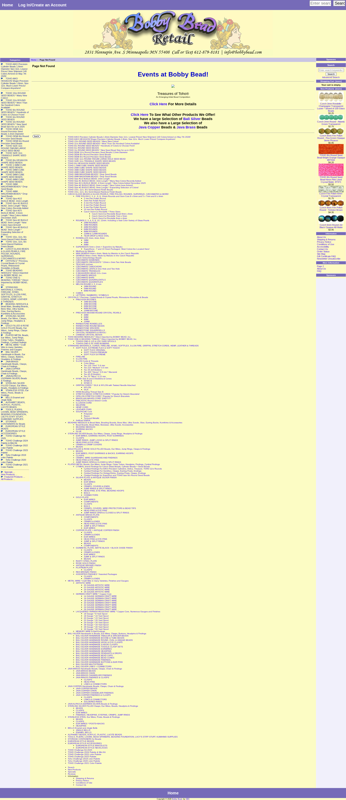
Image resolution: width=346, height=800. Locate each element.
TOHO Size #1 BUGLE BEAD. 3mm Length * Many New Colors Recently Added (104, 181)
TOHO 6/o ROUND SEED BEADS (83, 148)
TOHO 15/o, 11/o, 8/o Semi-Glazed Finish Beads (90, 190)
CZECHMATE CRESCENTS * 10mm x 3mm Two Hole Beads (103, 262)
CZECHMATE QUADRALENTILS (91, 280)
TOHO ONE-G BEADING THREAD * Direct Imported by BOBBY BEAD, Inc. (102, 339)
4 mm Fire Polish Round (95, 203)
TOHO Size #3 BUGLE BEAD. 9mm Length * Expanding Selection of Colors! (103, 187)
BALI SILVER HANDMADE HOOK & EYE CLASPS (99, 642)
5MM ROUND (90, 288)
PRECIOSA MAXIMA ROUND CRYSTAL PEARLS (98, 313)
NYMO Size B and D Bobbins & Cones (94, 379)
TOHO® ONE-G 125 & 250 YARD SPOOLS (96, 341)
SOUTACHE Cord (84, 411)
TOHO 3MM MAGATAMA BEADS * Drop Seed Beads (92, 174)
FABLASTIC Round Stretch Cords (91, 401)
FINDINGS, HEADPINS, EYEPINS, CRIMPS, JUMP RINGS (103, 715)
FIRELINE (80, 357)
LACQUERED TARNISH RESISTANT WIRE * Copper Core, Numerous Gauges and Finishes (118, 611)
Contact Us (81, 785)
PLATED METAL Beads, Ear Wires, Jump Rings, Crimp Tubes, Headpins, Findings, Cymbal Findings (114, 464)
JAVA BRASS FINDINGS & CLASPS (92, 677)
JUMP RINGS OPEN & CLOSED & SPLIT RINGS (98, 462)
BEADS (79, 447)
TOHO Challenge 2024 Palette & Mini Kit (87, 752)
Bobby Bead (177, 799)
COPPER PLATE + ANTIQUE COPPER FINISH (97, 530)
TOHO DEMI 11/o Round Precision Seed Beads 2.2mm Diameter (98, 152)
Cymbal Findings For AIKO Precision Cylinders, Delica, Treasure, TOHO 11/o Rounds (123, 469)
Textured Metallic (91, 418)
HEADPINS (81, 726)
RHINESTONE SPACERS (87, 328)
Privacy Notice (82, 780)
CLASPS (80, 438)
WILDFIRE (80, 405)
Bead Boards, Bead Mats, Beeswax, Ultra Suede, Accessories (104, 425)
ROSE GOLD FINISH (85, 563)
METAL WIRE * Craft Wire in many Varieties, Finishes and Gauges (98, 581)
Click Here (159, 104)
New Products (74, 769)
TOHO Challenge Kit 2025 (80, 750)
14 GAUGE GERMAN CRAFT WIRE (100, 596)
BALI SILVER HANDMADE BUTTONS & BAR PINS (99, 662)
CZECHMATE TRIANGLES (88, 271)
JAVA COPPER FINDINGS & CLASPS (93, 695)
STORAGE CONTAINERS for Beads (84, 739)
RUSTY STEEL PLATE (86, 561)
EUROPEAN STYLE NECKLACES (92, 748)
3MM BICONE (90, 302)
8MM (86, 319)
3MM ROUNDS (91, 225)
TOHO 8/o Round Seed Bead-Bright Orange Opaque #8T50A (331, 157)
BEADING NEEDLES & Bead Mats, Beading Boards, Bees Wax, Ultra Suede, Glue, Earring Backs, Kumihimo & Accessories (125, 422)
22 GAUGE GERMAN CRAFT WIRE (100, 605)
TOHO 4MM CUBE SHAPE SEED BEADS (87, 172)
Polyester (88, 414)
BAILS (87, 493)
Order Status (323, 251)
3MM (86, 240)
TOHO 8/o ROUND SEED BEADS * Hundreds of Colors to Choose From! (101, 146)
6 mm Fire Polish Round (95, 205)
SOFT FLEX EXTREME (95, 354)
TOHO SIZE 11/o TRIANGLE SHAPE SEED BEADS (92, 161)
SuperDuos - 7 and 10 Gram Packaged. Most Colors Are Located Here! (117, 249)
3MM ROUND (90, 286)
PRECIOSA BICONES (86, 299)
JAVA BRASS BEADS (86, 671)
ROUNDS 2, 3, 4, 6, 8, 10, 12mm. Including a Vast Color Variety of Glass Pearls (112, 220)
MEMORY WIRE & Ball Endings (90, 631)
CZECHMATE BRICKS (86, 275)
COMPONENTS (91, 502)
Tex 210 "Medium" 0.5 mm (96, 368)
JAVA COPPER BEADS (86, 688)
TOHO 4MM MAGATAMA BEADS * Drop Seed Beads (92, 176)
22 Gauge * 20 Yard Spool (96, 620)
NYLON (87, 387)
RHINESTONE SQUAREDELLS (90, 330)
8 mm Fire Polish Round (95, 207)
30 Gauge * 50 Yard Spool (96, 629)
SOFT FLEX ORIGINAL (95, 350)
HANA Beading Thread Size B (90, 392)
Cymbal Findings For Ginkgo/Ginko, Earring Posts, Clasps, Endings (115, 473)
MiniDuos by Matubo (85, 251)
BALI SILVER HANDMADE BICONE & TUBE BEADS (100, 638)
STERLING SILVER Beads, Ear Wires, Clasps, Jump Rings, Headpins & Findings (105, 433)
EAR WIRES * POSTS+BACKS (90, 723)
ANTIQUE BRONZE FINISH (88, 565)
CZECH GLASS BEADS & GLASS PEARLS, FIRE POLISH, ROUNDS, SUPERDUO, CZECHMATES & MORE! (118, 194)
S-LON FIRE (81, 359)
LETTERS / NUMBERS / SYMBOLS (92, 295)
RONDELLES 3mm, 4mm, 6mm (90, 238)
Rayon (87, 416)
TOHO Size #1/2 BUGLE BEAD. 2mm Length (89, 179)
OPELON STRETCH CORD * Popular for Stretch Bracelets (103, 396)
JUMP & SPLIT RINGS (94, 526)
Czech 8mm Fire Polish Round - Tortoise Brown (331, 208)
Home (7, 5)
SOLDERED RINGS (93, 702)
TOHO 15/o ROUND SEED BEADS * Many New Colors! (93, 141)
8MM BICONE (90, 308)
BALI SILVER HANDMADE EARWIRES (94, 649)
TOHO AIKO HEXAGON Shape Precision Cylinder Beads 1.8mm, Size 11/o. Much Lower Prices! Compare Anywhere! (121, 139)
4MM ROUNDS (91, 227)
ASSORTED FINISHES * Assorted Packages (96, 574)
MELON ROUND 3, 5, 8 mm (88, 284)
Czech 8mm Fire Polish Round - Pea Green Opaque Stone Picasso (331, 138)
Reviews (71, 774)
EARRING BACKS (84, 429)
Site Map (321, 254)
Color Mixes (89, 363)
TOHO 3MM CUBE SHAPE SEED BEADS (87, 170)
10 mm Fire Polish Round (95, 209)
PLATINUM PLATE (84, 567)
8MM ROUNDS (91, 231)
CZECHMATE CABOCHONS (89, 266)
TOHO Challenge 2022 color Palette (84, 754)
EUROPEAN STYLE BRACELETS (91, 745)
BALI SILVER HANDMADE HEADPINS (93, 651)
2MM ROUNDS (91, 223)
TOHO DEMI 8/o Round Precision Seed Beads (89, 154)
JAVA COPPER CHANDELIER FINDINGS (95, 693)
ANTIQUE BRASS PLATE (88, 515)
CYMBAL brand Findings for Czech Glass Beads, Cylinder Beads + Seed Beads (113, 466)
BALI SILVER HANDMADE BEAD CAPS (94, 655)
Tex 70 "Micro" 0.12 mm (95, 376)
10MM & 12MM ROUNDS (95, 234)
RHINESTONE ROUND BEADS (90, 326)
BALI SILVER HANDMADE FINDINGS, (93, 660)
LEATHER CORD (84, 409)
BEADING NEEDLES (85, 427)
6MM (86, 244)
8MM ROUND (90, 291)
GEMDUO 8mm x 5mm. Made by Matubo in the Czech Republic (105, 255)
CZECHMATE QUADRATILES (89, 282)
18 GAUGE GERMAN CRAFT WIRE (100, 600)
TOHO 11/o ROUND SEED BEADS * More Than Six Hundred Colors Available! (104, 143)
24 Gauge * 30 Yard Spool (96, 622)
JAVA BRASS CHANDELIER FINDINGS (94, 675)
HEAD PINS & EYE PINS (87, 442)
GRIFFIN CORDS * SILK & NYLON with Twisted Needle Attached (106, 385)
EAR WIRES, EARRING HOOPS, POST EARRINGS (100, 436)
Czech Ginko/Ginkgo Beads (89, 258)
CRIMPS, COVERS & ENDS (97, 486)
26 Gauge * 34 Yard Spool (96, 625)
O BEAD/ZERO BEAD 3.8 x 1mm (91, 273)
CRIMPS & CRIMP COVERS (89, 444)
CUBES (79, 293)
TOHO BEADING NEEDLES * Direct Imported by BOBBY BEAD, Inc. (99, 337)
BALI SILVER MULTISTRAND (89, 664)
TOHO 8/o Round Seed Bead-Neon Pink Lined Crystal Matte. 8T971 (331, 179)
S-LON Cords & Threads (87, 361)
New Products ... (9, 474)
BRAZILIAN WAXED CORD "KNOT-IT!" (94, 398)
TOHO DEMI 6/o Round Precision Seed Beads (89, 157)
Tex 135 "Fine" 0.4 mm (94, 365)
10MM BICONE (91, 310)
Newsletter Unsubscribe (328, 258)
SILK (86, 390)
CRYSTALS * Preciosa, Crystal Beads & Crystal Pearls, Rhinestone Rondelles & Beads (108, 297)
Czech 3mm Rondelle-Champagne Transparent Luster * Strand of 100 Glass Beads (331, 107)
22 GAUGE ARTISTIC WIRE (97, 587)
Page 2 (320, 266)
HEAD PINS (89, 682)
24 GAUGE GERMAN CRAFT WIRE (100, 607)
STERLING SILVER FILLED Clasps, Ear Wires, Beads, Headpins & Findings (103, 706)
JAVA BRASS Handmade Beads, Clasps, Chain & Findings (95, 669)
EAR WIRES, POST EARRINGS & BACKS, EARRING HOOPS (104, 453)
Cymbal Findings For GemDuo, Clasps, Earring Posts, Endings (112, 471)
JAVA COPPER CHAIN (86, 691)
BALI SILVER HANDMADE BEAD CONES (95, 658)
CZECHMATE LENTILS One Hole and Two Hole (98, 269)
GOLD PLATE (82, 497)
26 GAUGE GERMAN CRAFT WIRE (100, 609)
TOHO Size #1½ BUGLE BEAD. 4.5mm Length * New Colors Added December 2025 (107, 183)
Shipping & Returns (85, 778)
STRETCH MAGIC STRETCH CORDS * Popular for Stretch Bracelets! (108, 394)
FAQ (319, 271)
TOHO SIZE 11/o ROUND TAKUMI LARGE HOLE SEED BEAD (97, 159)
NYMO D (88, 383)
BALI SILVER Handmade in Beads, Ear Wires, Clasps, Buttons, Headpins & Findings (107, 633)
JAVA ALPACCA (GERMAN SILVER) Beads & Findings (93, 704)
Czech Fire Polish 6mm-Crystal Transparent (331, 194)
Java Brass (186, 127)
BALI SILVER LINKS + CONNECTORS (94, 666)
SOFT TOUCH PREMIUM (95, 352)
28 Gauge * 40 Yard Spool (96, 627)
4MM (86, 242)
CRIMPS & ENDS (92, 521)
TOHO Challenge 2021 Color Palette (85, 763)
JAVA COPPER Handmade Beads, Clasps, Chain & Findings (96, 686)
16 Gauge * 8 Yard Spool (95, 614)
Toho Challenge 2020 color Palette (84, 761)
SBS (187, 799)
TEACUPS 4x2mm (84, 264)
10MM (87, 321)
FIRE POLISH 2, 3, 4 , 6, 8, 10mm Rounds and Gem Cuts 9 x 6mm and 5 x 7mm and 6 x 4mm (119, 196)
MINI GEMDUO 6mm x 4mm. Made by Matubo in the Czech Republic (107, 253)
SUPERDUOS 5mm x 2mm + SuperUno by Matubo (99, 247)
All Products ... (8, 479)
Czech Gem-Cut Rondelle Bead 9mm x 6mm (112, 214)
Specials (72, 772)
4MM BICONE (90, 304)
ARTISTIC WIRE (83, 583)
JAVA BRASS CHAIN (85, 673)
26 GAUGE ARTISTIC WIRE (97, 592)
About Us (321, 237)
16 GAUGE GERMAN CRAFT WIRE (100, 598)
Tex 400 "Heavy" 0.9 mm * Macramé (100, 372)
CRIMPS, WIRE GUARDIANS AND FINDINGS (97, 458)
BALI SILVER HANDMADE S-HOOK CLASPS (97, 644)
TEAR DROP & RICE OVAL (96, 236)
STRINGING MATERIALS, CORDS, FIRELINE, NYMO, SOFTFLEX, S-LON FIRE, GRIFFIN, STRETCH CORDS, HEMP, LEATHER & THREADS (133, 346)
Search (71, 767)
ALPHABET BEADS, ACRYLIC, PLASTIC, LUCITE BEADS (95, 734)
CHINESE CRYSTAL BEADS (89, 335)
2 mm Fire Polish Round (95, 198)
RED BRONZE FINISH (86, 572)
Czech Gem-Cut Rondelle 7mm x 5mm (109, 216)
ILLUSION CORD (84, 403)
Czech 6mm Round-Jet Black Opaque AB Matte (331, 226)
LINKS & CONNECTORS (95, 684)
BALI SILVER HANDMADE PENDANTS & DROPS (99, 653)
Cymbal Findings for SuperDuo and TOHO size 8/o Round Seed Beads (117, 475)
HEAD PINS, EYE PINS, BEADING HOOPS (104, 491)
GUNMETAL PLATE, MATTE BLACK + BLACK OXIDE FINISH (104, 548)
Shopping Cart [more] (331, 81)
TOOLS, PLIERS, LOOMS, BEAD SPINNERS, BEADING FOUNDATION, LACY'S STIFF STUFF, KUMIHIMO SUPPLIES (123, 737)
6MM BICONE (90, 306)
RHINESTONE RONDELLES (89, 324)
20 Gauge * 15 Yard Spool (96, 618)
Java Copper (149, 127)
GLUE (78, 431)
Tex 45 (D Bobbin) (92, 374)
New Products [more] (331, 89)
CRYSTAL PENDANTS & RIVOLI (91, 332)
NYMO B (88, 381)
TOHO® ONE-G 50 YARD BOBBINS (92, 343)
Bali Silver (192, 119)
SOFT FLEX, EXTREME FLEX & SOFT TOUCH (98, 348)
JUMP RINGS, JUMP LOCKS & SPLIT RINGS (97, 440)
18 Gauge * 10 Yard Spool (96, 616)
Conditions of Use (84, 783)
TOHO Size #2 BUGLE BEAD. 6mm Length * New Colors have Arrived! (100, 185)
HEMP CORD (82, 407)
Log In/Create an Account (42, 5)
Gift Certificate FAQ (326, 256)
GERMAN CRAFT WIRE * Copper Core (94, 594)
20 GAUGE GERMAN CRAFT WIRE (100, 603)
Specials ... (9, 472)
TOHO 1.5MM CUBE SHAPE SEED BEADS (88, 165)
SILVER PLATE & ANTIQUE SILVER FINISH (96, 477)
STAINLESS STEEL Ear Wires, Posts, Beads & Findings (94, 717)
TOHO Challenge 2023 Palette (82, 756)
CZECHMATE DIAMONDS (88, 260)
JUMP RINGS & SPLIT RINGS (98, 488)
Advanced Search (331, 77)
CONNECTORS (91, 495)
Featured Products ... (14, 477)
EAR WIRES (89, 482)
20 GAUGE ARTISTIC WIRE (97, 585)
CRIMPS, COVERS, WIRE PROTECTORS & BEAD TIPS (110, 508)
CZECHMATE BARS (85, 277)
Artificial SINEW (83, 420)
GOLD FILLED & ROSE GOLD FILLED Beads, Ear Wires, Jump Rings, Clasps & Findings (109, 449)
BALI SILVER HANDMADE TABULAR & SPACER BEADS (102, 636)
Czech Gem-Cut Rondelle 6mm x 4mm (109, 218)
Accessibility (323, 246)
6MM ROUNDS (91, 229)
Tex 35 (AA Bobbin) (93, 370)
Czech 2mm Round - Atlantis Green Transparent (331, 122)
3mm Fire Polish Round (94, 201)
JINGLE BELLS (83, 730)
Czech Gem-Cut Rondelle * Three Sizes (102, 212)
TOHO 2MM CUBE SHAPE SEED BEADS (87, 168)
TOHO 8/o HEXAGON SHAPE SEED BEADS (89, 163)
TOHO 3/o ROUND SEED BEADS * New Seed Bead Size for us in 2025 (101, 150)
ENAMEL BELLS (84, 732)
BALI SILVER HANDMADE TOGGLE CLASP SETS (99, 647)
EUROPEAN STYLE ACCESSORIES (85, 743)
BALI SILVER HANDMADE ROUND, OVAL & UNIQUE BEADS (104, 640)
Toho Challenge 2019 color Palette (84, 759)
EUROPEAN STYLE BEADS (81, 741)
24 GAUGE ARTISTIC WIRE (97, 589)
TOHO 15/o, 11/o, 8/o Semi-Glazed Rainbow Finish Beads (95, 192)
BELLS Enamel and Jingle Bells (82, 728)
